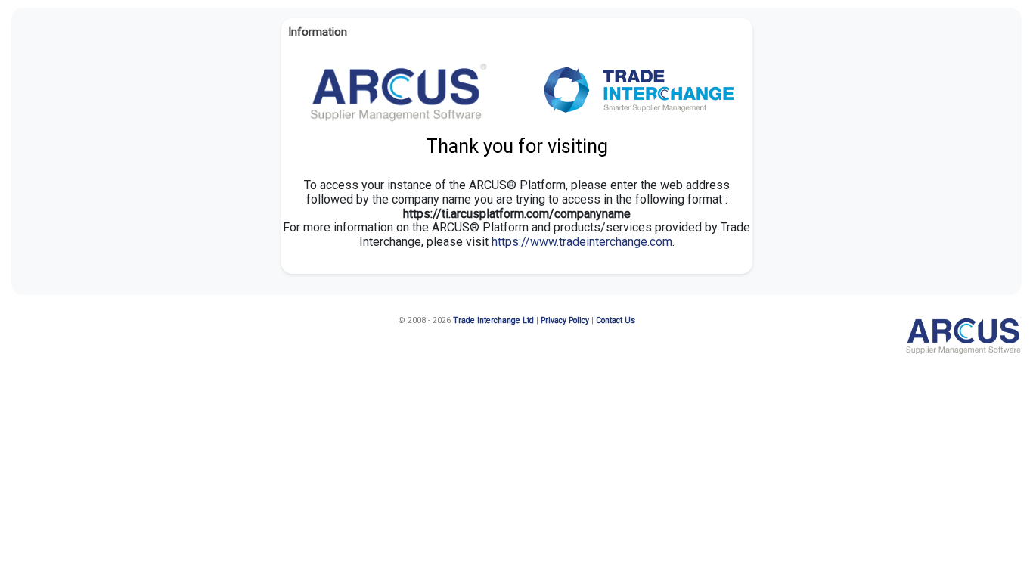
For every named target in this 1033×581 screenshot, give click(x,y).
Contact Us (615, 320)
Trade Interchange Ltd (493, 320)
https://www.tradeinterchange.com (582, 242)
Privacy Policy (565, 320)
